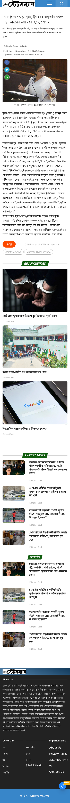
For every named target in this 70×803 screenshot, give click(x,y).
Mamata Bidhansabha (39, 251)
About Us (8, 679)
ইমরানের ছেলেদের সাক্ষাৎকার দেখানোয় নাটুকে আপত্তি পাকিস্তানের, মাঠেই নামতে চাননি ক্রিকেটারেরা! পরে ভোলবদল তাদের (48, 467)
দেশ (4, 747)
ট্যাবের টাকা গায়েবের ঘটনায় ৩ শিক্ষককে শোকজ (25, 428)
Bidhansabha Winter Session (43, 244)
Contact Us (56, 771)
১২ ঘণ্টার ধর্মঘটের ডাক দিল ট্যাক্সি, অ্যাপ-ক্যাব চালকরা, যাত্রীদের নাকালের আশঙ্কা (47, 491)
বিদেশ (5, 753)
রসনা (28, 753)
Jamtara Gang (13, 251)
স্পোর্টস (6, 772)
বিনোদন (6, 766)
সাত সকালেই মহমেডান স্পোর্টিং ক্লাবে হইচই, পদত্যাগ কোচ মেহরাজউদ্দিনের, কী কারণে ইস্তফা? (47, 513)
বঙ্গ (4, 760)
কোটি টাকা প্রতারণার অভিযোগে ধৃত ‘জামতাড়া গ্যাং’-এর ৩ (30, 316)
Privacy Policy (58, 753)
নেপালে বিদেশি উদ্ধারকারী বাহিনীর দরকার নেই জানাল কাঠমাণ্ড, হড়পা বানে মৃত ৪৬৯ (48, 535)
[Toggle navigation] (49, 3)
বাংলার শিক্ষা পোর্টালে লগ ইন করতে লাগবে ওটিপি (25, 372)
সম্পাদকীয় (30, 747)
